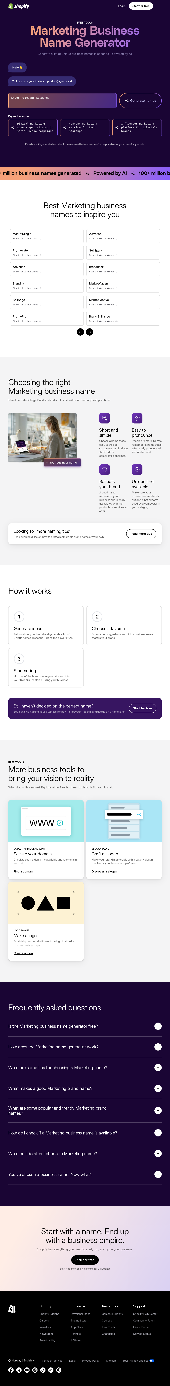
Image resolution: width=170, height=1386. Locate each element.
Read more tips (141, 533)
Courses (107, 1320)
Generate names (143, 101)
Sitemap (111, 1360)
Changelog (108, 1333)
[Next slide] (89, 332)
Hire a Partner (141, 1327)
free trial (25, 680)
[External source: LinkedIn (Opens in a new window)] (50, 1370)
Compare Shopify (112, 1314)
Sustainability (47, 1340)
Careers (44, 1320)
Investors (45, 1327)
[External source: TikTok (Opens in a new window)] (42, 1370)
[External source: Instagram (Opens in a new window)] (35, 1370)
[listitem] (85, 277)
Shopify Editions (49, 1314)
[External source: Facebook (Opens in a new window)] (11, 1370)
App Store (77, 1327)
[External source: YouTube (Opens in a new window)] (27, 1370)
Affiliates (76, 1340)
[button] (160, 6)
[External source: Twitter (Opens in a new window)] (19, 1370)
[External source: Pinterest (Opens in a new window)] (58, 1370)
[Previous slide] (80, 332)
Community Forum (144, 1320)
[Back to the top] (12, 1309)
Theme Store (78, 1320)
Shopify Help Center (145, 1314)
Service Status (142, 1333)
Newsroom (46, 1333)
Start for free (141, 6)
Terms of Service (52, 1360)
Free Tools (108, 1327)
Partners (76, 1333)
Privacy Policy (90, 1360)
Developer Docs (80, 1314)
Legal (72, 1360)
